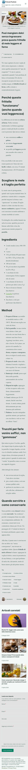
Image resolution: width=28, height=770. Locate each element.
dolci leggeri (17, 579)
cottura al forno (18, 573)
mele (15, 582)
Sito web (4, 719)
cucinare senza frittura (9, 576)
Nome (4, 704)
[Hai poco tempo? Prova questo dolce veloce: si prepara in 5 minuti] (14, 645)
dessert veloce (7, 579)
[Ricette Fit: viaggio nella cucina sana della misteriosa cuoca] (14, 620)
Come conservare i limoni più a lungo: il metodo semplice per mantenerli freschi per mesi (14, 682)
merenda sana (7, 586)
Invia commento (7, 750)
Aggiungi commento (8, 726)
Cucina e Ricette (7, 57)
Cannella (9, 293)
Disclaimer (5, 768)
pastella (16, 586)
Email (4, 711)
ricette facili (6, 589)
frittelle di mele (7, 582)
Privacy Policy (12, 768)
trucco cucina (6, 592)
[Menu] (25, 3)
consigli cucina (7, 573)
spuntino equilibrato (17, 589)
